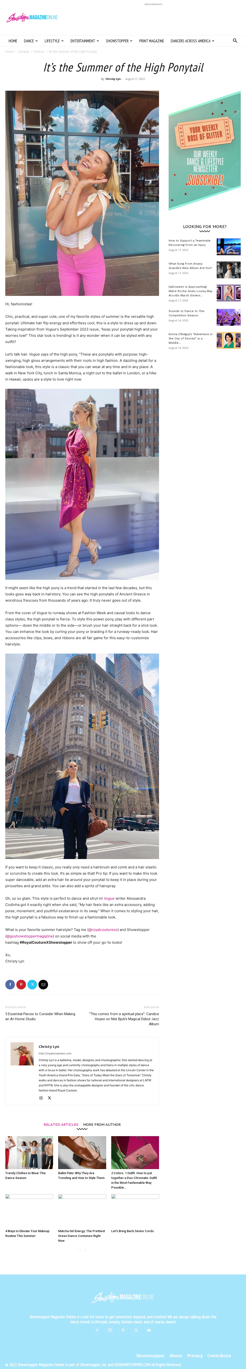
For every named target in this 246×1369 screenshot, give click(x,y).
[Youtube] (149, 1330)
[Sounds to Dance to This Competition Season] (229, 317)
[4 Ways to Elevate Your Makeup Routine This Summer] (29, 1210)
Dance (29, 41)
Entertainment (83, 41)
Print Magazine (151, 41)
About (176, 1355)
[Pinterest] (21, 984)
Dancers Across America (190, 41)
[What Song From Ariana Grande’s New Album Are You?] (229, 269)
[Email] (43, 984)
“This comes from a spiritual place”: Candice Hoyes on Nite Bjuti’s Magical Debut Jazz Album (124, 1019)
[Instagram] (43, 1098)
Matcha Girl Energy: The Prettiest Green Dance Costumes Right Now (81, 1235)
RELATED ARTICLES (61, 1124)
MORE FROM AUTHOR (102, 1124)
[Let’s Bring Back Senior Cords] (135, 1210)
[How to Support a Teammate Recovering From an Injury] (229, 246)
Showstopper (117, 41)
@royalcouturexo (102, 929)
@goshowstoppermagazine (29, 936)
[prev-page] (77, 1250)
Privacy (195, 1355)
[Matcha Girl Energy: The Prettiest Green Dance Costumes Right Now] (82, 1210)
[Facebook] (10, 984)
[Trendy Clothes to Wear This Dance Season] (29, 1152)
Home (13, 41)
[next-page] (85, 1250)
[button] (235, 41)
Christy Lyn (113, 79)
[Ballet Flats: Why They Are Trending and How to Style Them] (82, 1152)
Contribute (219, 1355)
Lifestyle (52, 41)
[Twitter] (32, 984)
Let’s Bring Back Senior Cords (132, 1231)
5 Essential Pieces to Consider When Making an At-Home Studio (40, 1016)
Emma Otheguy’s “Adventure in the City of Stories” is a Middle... (190, 338)
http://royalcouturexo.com (55, 1053)
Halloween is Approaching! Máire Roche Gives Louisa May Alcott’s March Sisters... (190, 291)
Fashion (39, 52)
